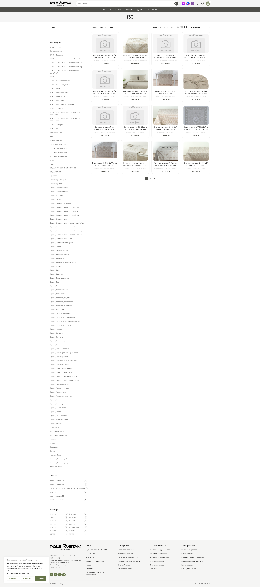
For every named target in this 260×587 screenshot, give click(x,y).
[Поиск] (176, 4)
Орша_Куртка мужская (59, 250)
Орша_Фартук (55, 412)
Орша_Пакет (55, 270)
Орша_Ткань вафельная (59, 364)
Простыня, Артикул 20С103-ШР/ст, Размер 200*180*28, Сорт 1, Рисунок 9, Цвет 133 (196, 93)
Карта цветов (187, 553)
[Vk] (60, 574)
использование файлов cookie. (18, 573)
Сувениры (54, 447)
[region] (26, 569)
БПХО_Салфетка (56, 108)
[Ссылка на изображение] (65, 547)
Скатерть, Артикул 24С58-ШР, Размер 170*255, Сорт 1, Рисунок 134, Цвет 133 (196, 165)
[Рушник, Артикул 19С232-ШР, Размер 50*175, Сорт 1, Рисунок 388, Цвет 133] (165, 78)
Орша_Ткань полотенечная (61, 396)
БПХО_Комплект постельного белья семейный (64, 72)
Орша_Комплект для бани (60, 203)
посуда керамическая (59, 435)
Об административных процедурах (95, 573)
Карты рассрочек (157, 561)
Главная (94, 27)
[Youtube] (51, 574)
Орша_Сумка (55, 345)
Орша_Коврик (55, 199)
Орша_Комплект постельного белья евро (66, 231)
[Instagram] (56, 574)
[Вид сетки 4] (185, 27)
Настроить (13, 578)
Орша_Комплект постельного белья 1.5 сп (67, 223)
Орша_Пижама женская (59, 278)
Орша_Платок (55, 282)
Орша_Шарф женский (59, 419)
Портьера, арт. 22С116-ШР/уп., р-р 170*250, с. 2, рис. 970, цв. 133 (105, 93)
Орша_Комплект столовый (61, 239)
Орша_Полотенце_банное (61, 305)
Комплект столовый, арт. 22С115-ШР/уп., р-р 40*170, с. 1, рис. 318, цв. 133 (104, 129)
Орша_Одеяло (56, 266)
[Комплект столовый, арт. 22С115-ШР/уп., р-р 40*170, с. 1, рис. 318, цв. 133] (104, 118)
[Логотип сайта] (60, 3)
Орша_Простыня (57, 309)
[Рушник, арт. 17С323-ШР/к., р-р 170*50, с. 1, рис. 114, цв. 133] (104, 150)
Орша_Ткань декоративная (61, 368)
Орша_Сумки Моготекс (59, 349)
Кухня (52, 160)
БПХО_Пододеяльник (59, 92)
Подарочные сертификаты (129, 561)
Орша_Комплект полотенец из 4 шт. (65, 211)
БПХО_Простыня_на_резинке (62, 104)
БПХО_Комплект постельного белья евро (66, 67)
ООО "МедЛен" (56, 184)
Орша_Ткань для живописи (61, 372)
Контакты (90, 557)
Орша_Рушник (56, 329)
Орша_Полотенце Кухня (60, 298)
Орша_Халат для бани (59, 416)
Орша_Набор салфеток (59, 254)
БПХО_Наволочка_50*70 (60, 85)
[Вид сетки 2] (178, 27)
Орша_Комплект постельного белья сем (66, 235)
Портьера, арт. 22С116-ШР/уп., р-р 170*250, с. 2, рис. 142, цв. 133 (105, 57)
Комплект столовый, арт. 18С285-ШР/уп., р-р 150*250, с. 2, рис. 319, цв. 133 (165, 57)
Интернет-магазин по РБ (128, 557)
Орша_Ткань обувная (58, 392)
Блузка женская (56, 51)
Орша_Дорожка (56, 195)
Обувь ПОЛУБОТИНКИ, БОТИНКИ (63, 168)
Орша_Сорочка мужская (60, 341)
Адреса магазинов (125, 553)
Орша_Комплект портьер (60, 219)
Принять (40, 578)
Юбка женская (56, 467)
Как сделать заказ (125, 569)
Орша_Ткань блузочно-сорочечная (64, 353)
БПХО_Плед (55, 89)
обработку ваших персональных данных (22, 571)
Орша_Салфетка (56, 333)
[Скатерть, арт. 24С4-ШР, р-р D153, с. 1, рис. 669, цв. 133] (135, 118)
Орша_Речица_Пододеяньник (62, 317)
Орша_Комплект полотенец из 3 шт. (64, 207)
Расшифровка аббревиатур (192, 557)
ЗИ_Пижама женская (58, 152)
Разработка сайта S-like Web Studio (201, 583)
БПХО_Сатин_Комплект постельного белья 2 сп (65, 113)
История (89, 565)
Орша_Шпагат (56, 423)
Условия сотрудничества (160, 550)
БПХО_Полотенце (57, 96)
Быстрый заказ (124, 565)
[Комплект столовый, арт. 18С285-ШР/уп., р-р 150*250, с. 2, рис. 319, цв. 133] (165, 46)
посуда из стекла (57, 431)
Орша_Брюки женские (59, 191)
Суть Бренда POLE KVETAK (96, 550)
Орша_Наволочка (57, 258)
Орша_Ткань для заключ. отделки (63, 376)
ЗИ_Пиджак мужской (58, 148)
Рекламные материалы (159, 553)
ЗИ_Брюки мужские (58, 144)
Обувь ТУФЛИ (55, 172)
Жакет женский (56, 140)
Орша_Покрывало (57, 294)
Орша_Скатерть (56, 337)
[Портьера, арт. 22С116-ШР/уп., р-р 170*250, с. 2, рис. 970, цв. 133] (104, 82)
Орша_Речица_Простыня (60, 325)
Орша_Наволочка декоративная (63, 262)
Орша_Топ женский (58, 408)
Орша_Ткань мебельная (59, 388)
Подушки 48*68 (56, 427)
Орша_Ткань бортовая (59, 357)
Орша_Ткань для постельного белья (64, 380)
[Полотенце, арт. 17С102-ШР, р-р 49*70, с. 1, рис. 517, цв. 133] (196, 124)
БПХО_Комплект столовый (61, 77)
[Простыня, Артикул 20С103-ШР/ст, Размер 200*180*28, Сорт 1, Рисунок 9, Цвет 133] (196, 82)
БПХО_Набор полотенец (60, 81)
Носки (52, 164)
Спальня (53, 443)
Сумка (52, 451)
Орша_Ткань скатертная (60, 400)
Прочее (53, 439)
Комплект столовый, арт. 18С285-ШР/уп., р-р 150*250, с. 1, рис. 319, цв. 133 (196, 57)
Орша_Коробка (56, 246)
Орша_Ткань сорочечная (60, 404)
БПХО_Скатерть (56, 125)
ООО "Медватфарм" (58, 180)
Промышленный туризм (159, 557)
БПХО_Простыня (57, 100)
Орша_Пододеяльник (59, 290)
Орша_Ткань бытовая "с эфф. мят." (64, 360)
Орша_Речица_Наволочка (60, 313)
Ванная (52, 136)
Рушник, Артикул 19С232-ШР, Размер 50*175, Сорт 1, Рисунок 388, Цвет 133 (165, 93)
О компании (90, 553)
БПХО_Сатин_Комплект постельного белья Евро (65, 119)
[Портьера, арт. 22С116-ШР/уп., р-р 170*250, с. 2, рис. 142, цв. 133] (104, 46)
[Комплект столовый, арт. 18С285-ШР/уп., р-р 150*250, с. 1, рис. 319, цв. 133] (196, 46)
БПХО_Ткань (55, 128)
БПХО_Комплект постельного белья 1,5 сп (67, 59)
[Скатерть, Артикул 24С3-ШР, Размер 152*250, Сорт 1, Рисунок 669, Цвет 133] (165, 118)
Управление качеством (95, 561)
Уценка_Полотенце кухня (60, 463)
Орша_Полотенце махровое (61, 302)
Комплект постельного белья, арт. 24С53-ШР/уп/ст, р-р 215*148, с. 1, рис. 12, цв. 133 (135, 93)
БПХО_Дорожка (56, 55)
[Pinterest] (64, 574)
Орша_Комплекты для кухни (61, 243)
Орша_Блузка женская (59, 187)
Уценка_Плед (55, 455)
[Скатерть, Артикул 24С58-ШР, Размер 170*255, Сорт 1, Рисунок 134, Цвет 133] (196, 154)
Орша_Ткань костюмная (59, 384)
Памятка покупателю (189, 550)
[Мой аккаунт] (198, 4)
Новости (89, 569)
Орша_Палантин (56, 274)
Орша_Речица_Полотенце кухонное (65, 321)
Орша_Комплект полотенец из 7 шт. (64, 215)
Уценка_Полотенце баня (60, 459)
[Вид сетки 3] (182, 27)
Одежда (53, 176)
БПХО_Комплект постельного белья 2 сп (66, 63)
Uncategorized (56, 47)
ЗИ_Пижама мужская (58, 156)
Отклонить (27, 578)
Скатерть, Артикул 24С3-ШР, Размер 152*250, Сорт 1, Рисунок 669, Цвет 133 (165, 129)
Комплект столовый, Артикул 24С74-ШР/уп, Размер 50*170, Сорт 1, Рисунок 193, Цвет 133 (135, 165)
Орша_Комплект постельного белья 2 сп (66, 227)
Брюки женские (56, 132)
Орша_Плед (55, 286)
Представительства (126, 550)
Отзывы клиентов (157, 565)
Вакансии (153, 569)
